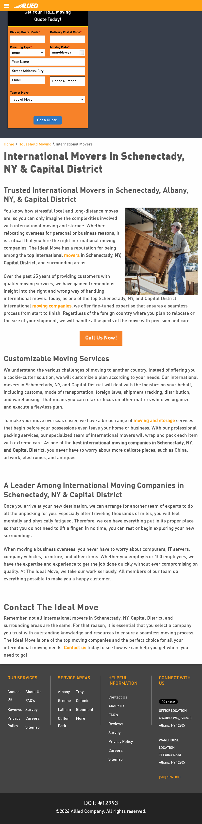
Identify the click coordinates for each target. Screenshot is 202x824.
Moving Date (59, 47)
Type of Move (19, 92)
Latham (64, 710)
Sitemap (32, 728)
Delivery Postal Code (66, 32)
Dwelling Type (21, 47)
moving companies (51, 306)
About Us (33, 692)
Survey (31, 710)
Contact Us (117, 697)
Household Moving (34, 144)
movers (72, 255)
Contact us (75, 647)
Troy (80, 692)
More (80, 719)
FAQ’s (30, 701)
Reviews (14, 710)
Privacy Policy (120, 742)
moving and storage (154, 420)
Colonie (82, 701)
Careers (32, 719)
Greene (64, 701)
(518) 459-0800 (169, 777)
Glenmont (84, 710)
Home (9, 144)
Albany (64, 692)
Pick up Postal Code (25, 32)
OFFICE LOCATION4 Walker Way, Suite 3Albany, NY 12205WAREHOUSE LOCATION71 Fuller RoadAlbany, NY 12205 (175, 736)
